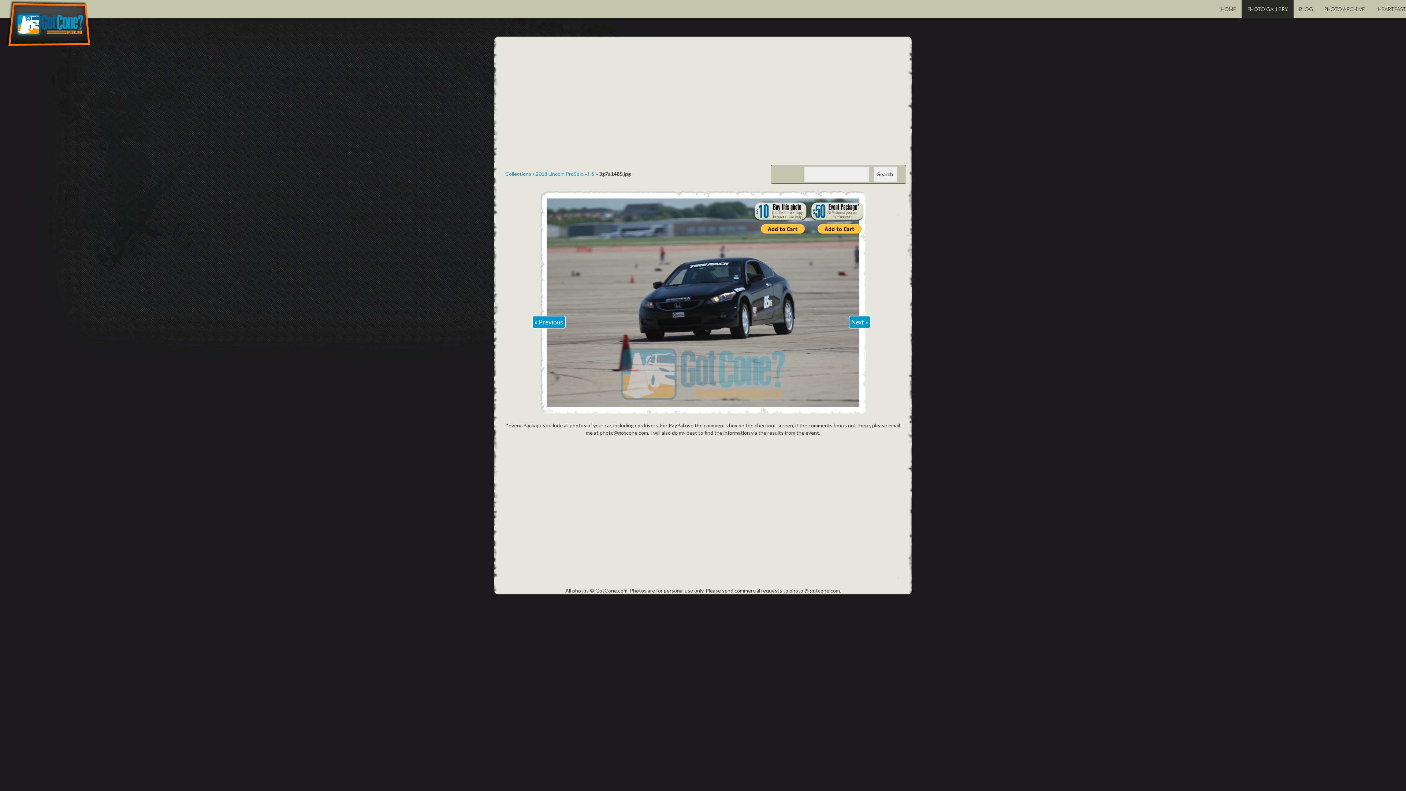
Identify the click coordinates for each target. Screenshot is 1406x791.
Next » (859, 322)
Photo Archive (1344, 9)
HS (591, 174)
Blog (1306, 9)
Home (1228, 9)
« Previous (549, 322)
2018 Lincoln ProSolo (560, 174)
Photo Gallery (1267, 9)
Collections (518, 174)
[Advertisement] (703, 106)
